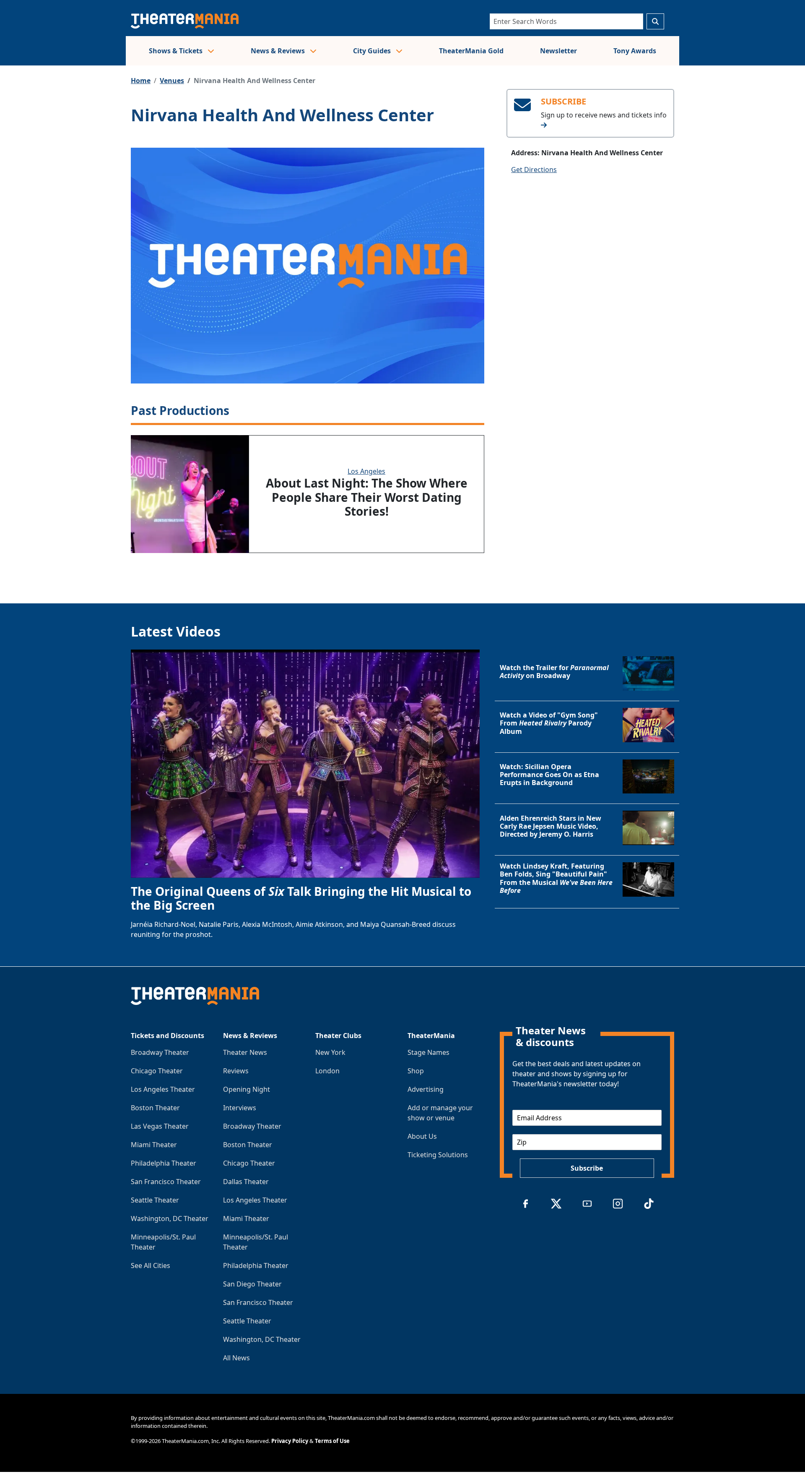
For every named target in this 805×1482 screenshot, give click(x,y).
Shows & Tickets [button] (176, 50)
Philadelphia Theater (163, 1163)
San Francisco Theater (166, 1181)
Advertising (426, 1089)
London (327, 1070)
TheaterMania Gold (471, 50)
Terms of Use (332, 1441)
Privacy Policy (289, 1441)
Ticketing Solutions (438, 1154)
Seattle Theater (155, 1200)
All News (236, 1357)
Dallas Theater (246, 1181)
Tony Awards (634, 50)
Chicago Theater (157, 1070)
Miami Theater (154, 1144)
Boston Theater (155, 1107)
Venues (172, 80)
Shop (416, 1070)
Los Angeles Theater (163, 1089)
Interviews (239, 1107)
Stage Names (428, 1052)
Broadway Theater (160, 1052)
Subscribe (587, 1168)
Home (141, 80)
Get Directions (534, 169)
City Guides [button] (372, 50)
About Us (422, 1136)
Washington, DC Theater (169, 1218)
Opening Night (246, 1089)
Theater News (245, 1052)
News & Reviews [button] (278, 50)
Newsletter (558, 50)
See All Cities (150, 1265)
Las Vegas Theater (160, 1126)
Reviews (236, 1070)
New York (330, 1052)
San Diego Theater (252, 1284)
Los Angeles (366, 471)
